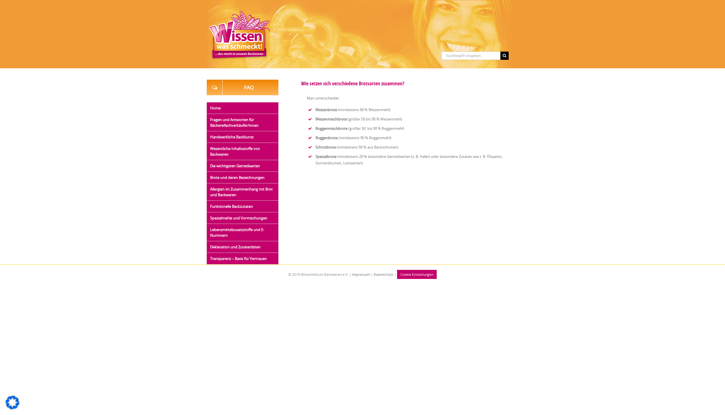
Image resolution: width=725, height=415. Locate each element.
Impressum (360, 274)
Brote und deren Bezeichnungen (237, 177)
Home (215, 108)
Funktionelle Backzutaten (231, 206)
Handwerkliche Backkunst (232, 136)
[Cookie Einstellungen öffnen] (12, 407)
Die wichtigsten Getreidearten (235, 165)
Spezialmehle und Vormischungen (238, 218)
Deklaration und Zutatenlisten (235, 246)
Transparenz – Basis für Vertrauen (238, 258)
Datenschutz (383, 274)
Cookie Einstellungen (416, 274)
